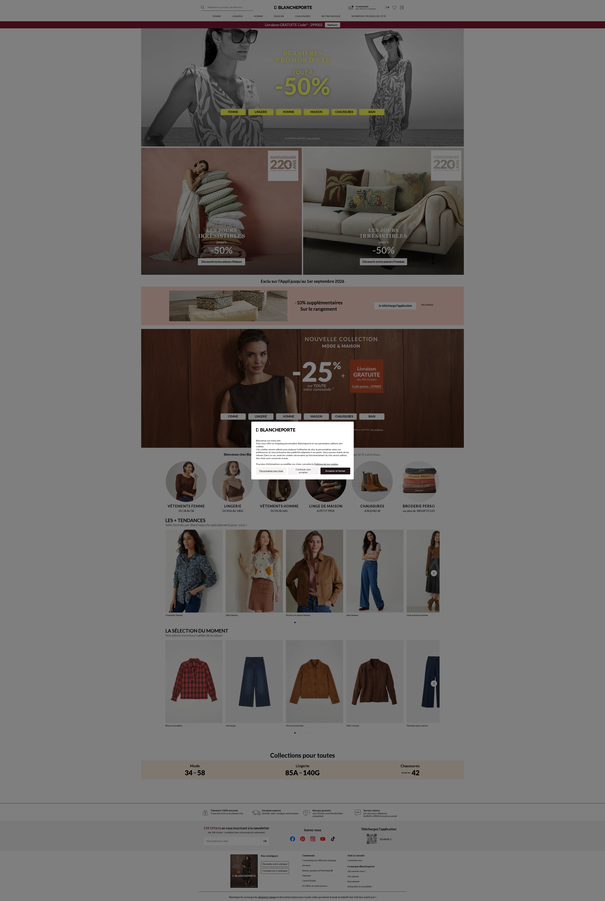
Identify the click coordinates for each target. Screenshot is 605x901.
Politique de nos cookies (326, 464)
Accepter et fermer (335, 470)
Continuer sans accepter (303, 471)
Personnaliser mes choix (271, 470)
